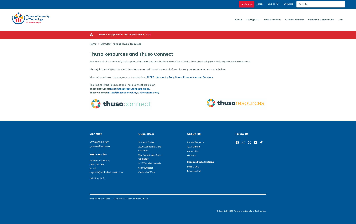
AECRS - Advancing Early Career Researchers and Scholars (180, 77)
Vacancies (192, 151)
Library (260, 3)
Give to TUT (274, 3)
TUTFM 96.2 (193, 166)
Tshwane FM (194, 171)
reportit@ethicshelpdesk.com (106, 172)
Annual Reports (195, 142)
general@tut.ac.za (100, 146)
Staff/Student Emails (149, 163)
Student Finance (294, 19)
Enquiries (288, 3)
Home (93, 44)
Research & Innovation (321, 19)
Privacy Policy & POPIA (100, 199)
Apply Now (247, 4)
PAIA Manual (193, 146)
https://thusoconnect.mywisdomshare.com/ (133, 92)
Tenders (191, 155)
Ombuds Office (146, 172)
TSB (340, 19)
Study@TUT (253, 19)
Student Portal (146, 142)
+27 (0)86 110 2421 (99, 142)
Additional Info (97, 178)
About (238, 19)
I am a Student (272, 19)
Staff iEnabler (145, 167)
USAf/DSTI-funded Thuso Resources (121, 44)
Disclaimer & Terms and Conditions (131, 199)
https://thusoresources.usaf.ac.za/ (130, 88)
